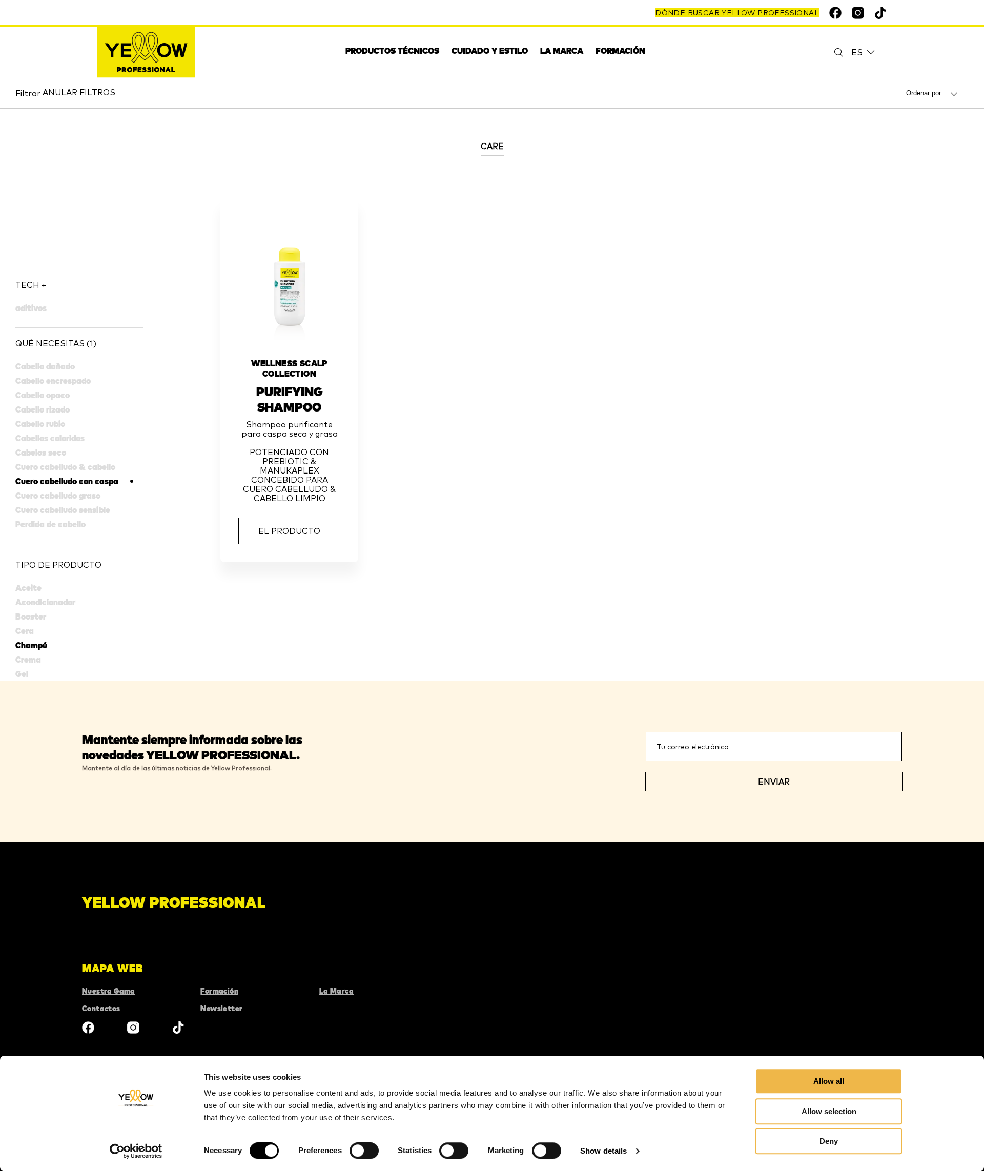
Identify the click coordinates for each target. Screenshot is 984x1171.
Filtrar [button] (27, 93)
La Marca (336, 991)
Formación (620, 51)
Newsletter (221, 1008)
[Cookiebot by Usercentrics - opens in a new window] (136, 1151)
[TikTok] (178, 1028)
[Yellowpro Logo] (146, 52)
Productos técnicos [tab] (392, 51)
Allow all (828, 1081)
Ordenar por (924, 93)
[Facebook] (88, 1028)
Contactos (101, 1008)
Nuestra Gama (108, 991)
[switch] (364, 1150)
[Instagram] (133, 1028)
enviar (774, 781)
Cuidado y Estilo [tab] (490, 51)
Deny (828, 1141)
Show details (603, 1150)
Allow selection (829, 1111)
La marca (561, 51)
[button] (79, 285)
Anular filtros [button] (79, 92)
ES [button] (857, 52)
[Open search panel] (832, 52)
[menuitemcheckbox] (79, 481)
